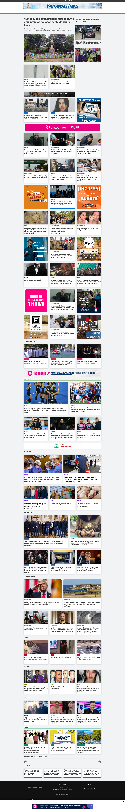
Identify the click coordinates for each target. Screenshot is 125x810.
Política (35, 11)
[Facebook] (65, 1)
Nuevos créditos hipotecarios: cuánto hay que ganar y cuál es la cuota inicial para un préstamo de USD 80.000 (85, 543)
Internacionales (84, 11)
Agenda (66, 11)
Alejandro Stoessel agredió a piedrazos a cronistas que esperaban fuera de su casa (35, 719)
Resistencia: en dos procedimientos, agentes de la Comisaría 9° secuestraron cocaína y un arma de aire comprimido (35, 230)
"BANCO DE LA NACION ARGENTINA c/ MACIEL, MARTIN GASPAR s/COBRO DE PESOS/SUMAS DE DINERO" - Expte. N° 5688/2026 (52, 774)
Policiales (51, 11)
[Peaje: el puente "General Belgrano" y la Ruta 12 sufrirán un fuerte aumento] (36, 165)
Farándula (26, 715)
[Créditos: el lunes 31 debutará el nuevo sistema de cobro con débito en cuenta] (62, 139)
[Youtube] (72, 1)
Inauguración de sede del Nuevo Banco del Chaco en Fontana (87, 362)
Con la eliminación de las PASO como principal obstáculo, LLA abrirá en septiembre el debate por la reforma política (35, 569)
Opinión (26, 277)
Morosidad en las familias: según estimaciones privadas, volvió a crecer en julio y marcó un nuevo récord (87, 178)
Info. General (43, 11)
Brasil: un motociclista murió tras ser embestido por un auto (88, 658)
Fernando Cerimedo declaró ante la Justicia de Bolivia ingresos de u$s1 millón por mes (35, 151)
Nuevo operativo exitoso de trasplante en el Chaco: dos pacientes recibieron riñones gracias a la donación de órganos (82, 479)
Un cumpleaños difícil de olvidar (61, 657)
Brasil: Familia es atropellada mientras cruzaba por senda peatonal (35, 658)
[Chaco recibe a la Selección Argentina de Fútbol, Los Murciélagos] (36, 351)
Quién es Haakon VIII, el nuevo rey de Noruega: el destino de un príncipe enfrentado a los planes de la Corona (62, 629)
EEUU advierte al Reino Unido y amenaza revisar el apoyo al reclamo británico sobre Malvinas (62, 255)
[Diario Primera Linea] (62, 6)
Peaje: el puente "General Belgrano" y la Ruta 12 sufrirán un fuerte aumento (35, 176)
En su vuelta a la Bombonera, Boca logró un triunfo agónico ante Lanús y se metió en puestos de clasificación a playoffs (62, 436)
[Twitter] (70, 1)
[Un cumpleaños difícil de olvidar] (62, 647)
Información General (54, 79)
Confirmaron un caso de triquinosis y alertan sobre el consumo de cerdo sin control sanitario (88, 504)
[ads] (49, 94)
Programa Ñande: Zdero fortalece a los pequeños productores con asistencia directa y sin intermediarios (62, 230)
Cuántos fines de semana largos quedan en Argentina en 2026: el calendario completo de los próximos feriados (88, 750)
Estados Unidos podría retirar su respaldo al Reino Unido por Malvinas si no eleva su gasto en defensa (82, 604)
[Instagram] (67, 1)
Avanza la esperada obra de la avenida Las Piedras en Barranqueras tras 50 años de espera (62, 333)
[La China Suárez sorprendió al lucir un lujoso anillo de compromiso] (89, 217)
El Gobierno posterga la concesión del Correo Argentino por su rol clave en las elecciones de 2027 (62, 568)
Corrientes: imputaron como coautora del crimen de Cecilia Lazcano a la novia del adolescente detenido (62, 117)
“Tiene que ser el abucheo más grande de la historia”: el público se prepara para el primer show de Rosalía (88, 689)
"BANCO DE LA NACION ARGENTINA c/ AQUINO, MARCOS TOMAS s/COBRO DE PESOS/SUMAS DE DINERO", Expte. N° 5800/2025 (72, 774)
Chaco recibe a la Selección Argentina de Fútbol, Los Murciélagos (35, 362)
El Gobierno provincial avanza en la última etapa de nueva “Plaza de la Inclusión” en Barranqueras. (61, 363)
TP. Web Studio (36, 799)
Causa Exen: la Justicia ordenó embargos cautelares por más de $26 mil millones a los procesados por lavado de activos (62, 282)
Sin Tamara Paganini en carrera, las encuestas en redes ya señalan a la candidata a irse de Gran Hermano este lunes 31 (88, 720)
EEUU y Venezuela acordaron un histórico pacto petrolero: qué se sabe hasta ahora (41, 603)
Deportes (59, 11)
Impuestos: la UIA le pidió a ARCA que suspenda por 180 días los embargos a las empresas (87, 568)
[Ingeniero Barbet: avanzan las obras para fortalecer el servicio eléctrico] (62, 71)
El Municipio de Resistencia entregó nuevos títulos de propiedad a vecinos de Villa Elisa (88, 151)
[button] (95, 12)
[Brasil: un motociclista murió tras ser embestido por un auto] (89, 647)
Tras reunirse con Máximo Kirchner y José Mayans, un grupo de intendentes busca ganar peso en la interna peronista (44, 543)
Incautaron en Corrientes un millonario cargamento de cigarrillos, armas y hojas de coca (35, 117)
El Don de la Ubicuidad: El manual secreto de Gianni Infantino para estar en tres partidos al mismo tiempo (89, 281)
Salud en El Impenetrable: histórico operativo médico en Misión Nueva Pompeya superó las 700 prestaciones (35, 505)
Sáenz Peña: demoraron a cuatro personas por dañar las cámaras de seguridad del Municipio (61, 203)
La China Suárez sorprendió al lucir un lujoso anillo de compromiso (88, 229)
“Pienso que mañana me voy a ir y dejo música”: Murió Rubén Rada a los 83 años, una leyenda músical (36, 688)
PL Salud (26, 474)
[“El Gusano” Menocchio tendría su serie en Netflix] (62, 676)
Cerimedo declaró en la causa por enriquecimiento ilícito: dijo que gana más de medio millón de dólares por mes (62, 308)
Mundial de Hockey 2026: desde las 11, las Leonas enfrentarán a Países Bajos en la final (35, 435)
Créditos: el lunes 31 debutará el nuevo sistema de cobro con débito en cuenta (61, 151)
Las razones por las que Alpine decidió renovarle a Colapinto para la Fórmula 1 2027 (88, 435)
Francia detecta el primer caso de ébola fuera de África (61, 504)
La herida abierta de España (32, 280)
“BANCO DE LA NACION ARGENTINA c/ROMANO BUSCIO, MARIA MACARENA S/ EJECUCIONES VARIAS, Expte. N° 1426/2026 (31, 774)
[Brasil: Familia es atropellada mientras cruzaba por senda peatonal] (36, 647)
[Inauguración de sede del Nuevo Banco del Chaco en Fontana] (89, 351)
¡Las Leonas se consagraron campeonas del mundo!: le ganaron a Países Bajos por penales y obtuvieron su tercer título (45, 410)
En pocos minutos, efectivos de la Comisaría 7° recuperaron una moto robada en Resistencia (62, 177)
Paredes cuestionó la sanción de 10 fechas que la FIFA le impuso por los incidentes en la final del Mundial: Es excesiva (86, 409)
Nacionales (74, 11)
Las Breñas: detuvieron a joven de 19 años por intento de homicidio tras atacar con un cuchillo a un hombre (35, 83)
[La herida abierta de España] (36, 269)
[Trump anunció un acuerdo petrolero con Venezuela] (36, 617)
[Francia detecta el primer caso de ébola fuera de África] (62, 492)
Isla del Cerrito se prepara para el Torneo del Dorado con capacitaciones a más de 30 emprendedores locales (34, 750)
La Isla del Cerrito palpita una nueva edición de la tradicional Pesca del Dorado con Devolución (62, 749)
